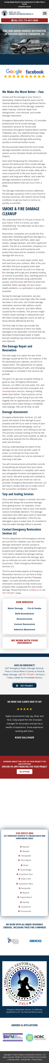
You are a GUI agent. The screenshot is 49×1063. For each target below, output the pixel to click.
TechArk (42, 1057)
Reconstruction (24, 618)
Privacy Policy (37, 1059)
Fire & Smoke (34, 608)
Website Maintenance (25, 1057)
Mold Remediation (24, 613)
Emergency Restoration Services (29, 1055)
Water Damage (15, 608)
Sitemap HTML (13, 1059)
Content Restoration (24, 624)
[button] (45, 13)
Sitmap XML (25, 1059)
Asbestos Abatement (24, 629)
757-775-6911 (8, 593)
